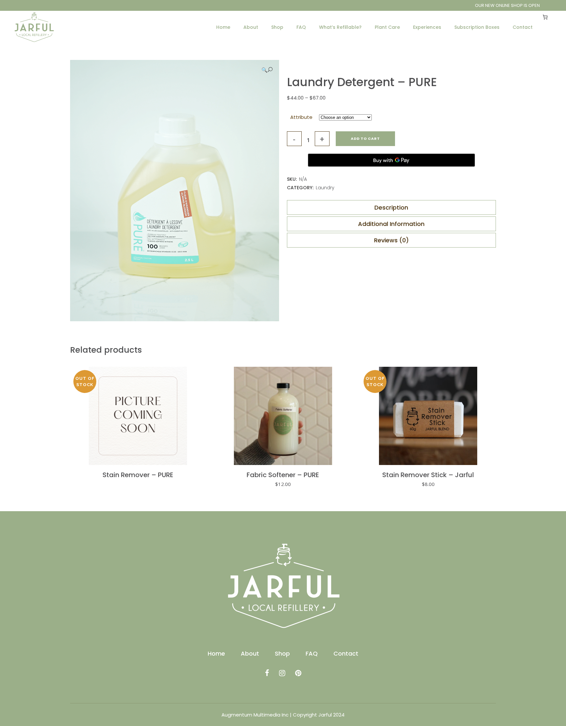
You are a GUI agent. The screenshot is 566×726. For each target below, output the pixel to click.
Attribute (301, 117)
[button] (267, 69)
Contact (345, 653)
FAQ (312, 653)
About (250, 653)
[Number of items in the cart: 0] (545, 17)
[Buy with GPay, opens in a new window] (391, 160)
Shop (282, 653)
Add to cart (365, 138)
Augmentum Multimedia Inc (255, 714)
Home (216, 653)
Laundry (325, 187)
